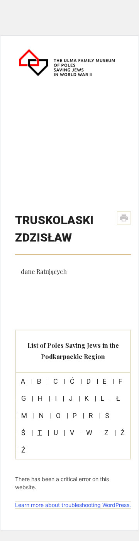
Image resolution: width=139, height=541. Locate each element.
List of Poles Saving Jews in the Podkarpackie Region (73, 351)
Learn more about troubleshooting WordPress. (73, 505)
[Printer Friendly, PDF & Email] (124, 217)
